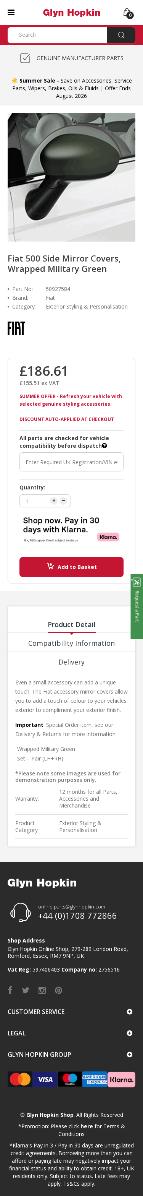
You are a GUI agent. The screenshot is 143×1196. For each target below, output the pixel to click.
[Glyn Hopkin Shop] (71, 12)
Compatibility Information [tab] (71, 643)
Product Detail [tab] (72, 624)
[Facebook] (10, 990)
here (86, 1126)
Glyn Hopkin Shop (50, 1114)
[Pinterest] (58, 990)
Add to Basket (77, 566)
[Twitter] (25, 990)
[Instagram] (42, 990)
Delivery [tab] (71, 661)
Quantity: (32, 487)
